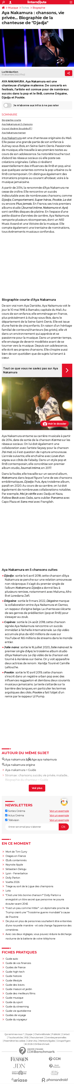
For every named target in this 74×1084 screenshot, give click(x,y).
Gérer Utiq (32, 1041)
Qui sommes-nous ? (14, 1034)
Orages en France (16, 856)
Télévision (13, 820)
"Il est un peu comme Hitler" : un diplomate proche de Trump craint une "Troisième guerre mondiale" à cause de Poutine (38, 912)
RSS (27, 1037)
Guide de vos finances (18, 963)
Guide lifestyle (14, 980)
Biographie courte (11, 120)
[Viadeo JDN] (54, 1073)
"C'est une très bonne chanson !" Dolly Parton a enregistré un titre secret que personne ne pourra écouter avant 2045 (35, 899)
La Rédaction (10, 71)
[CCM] (54, 1059)
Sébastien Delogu (16, 869)
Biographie (39, 7)
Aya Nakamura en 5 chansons (17, 124)
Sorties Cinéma (16, 811)
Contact (66, 1034)
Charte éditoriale (42, 1034)
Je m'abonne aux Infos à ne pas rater (36, 105)
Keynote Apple (14, 864)
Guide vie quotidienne (18, 1010)
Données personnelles (55, 1037)
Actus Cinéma (15, 815)
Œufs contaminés (16, 860)
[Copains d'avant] (19, 1073)
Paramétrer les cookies (14, 1041)
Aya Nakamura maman (14, 132)
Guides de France (16, 967)
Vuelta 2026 (13, 882)
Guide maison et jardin (19, 989)
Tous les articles (15, 1037)
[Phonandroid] (54, 1080)
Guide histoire (14, 976)
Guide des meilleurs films (20, 993)
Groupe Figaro (63, 1041)
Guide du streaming (17, 1006)
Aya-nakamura (15, 770)
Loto (8, 890)
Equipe (29, 1034)
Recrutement (37, 1037)
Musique (13, 7)
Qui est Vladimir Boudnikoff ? (17, 128)
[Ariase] (19, 1080)
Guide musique (14, 997)
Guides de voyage (16, 1015)
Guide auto (12, 958)
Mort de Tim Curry (16, 851)
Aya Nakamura (12, 138)
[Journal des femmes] (19, 1059)
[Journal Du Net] (19, 1066)
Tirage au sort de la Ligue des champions (29, 886)
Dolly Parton (13, 877)
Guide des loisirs (15, 984)
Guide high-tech (15, 971)
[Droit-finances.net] (54, 1066)
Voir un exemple (59, 811)
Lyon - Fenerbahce (17, 873)
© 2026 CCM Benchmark (37, 1044)
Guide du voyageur (16, 1019)
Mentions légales (47, 1041)
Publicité (56, 1034)
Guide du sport (14, 1002)
